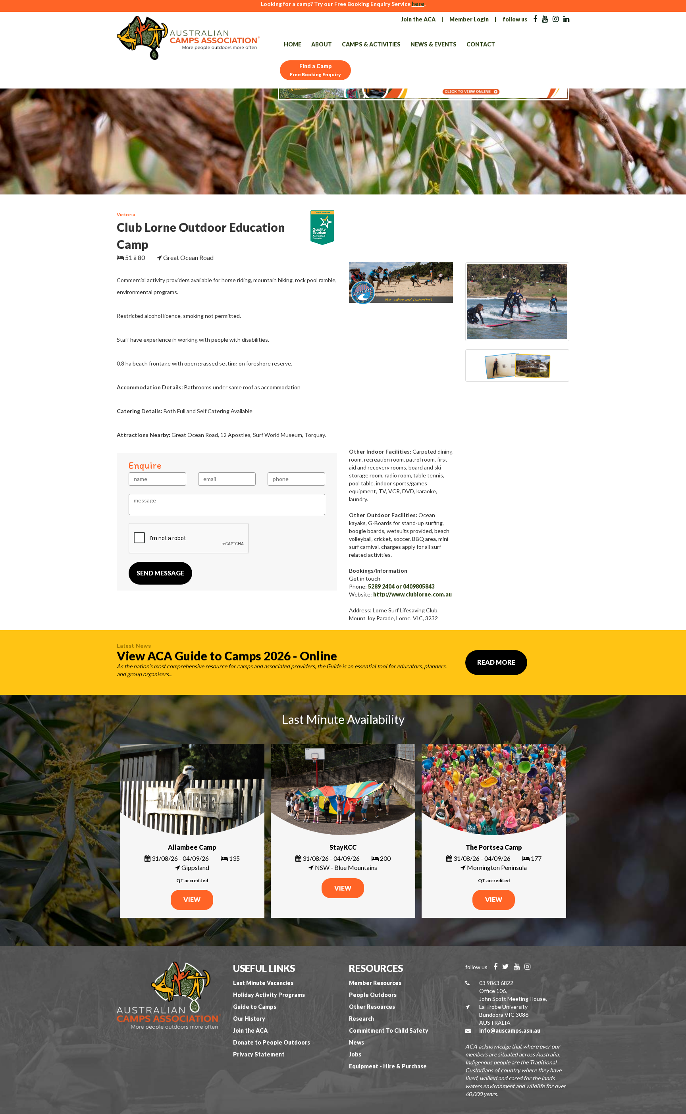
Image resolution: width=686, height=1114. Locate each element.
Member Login (469, 19)
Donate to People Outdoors (271, 1042)
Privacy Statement (259, 1054)
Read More (496, 662)
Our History (249, 1018)
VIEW (191, 899)
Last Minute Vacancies (263, 982)
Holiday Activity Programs (269, 994)
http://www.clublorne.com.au (412, 594)
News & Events (433, 44)
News (356, 1042)
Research (361, 1018)
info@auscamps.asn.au (509, 1030)
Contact (480, 44)
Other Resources (372, 1006)
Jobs (355, 1054)
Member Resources (375, 982)
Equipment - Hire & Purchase (388, 1066)
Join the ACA (418, 19)
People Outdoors (373, 994)
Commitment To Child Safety (388, 1030)
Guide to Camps (254, 1006)
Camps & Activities (371, 44)
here (418, 3)
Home (292, 44)
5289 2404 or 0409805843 (401, 586)
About (321, 44)
